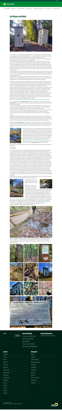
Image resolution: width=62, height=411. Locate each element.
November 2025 (6, 372)
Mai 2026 (5, 359)
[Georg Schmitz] (4, 4)
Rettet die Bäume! (25, 341)
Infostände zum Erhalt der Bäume (28, 336)
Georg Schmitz (10, 4)
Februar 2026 (5, 364)
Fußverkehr (33, 357)
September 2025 (6, 377)
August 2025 (5, 380)
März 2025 (5, 393)
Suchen (4, 333)
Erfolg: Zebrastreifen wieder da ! (28, 344)
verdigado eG (20, 403)
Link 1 (13, 120)
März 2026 (5, 362)
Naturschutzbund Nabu (25, 120)
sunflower (10, 403)
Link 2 (17, 120)
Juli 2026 (5, 357)
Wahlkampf (33, 382)
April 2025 (5, 390)
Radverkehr (33, 375)
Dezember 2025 (6, 369)
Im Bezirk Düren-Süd (35, 359)
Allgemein (33, 354)
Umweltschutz (34, 380)
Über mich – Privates (35, 377)
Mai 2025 (5, 388)
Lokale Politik (33, 367)
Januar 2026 (5, 367)
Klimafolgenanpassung (35, 362)
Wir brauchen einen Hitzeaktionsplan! (29, 346)
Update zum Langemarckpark (28, 338)
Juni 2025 (5, 385)
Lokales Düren (34, 369)
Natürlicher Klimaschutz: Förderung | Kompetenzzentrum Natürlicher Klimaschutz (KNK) (33, 99)
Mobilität (32, 372)
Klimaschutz (33, 364)
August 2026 (5, 354)
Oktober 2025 (6, 375)
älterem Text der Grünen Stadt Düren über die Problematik (37, 139)
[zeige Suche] (57, 1)
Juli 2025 (5, 382)
